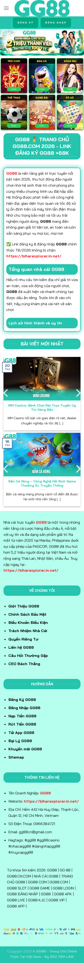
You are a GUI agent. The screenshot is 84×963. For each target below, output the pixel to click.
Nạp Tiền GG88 (22, 716)
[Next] (77, 393)
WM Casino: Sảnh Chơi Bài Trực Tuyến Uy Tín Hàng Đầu (42, 407)
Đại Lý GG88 (20, 740)
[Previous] (6, 393)
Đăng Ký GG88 (22, 699)
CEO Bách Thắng (24, 663)
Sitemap (16, 757)
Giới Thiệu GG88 (23, 606)
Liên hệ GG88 (21, 647)
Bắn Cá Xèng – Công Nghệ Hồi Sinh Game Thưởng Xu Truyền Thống (42, 483)
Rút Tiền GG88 (22, 724)
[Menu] (6, 8)
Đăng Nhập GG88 (24, 707)
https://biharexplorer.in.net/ (33, 256)
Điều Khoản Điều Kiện (28, 622)
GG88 (41, 522)
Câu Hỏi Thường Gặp (28, 655)
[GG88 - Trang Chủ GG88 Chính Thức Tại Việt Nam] (42, 8)
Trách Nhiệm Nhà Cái (27, 630)
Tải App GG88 (21, 732)
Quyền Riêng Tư (23, 639)
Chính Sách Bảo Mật (27, 614)
